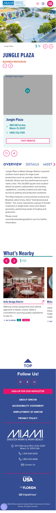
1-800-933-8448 (30, 459)
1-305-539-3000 (30, 453)
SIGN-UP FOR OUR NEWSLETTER (28, 391)
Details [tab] (32, 164)
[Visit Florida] (28, 487)
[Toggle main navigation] (50, 4)
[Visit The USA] (28, 479)
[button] (54, 164)
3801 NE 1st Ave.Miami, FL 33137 (17, 127)
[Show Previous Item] (45, 46)
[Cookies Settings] (4, 506)
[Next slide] (14, 261)
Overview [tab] (12, 164)
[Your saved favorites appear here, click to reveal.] (37, 4)
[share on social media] (10, 66)
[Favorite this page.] (5, 66)
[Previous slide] (6, 261)
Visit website (28, 140)
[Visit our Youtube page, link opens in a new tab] (34, 382)
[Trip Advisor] (28, 494)
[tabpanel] (28, 201)
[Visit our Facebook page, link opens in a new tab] (27, 382)
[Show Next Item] (51, 46)
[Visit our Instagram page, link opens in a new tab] (20, 382)
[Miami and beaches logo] (28, 435)
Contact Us (30, 464)
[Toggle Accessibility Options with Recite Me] (43, 4)
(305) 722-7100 (17, 132)
